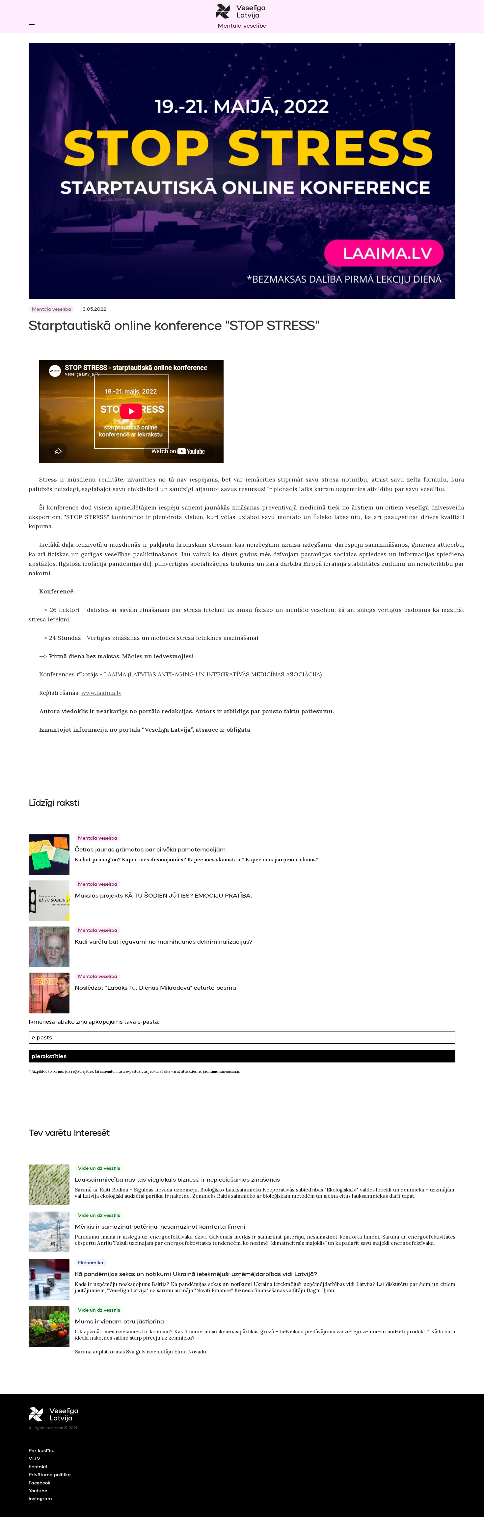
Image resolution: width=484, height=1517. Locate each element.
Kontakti (38, 1466)
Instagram (40, 1498)
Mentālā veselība (51, 308)
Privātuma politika (50, 1474)
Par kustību (42, 1450)
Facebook (39, 1482)
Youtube (38, 1490)
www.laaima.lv (101, 692)
